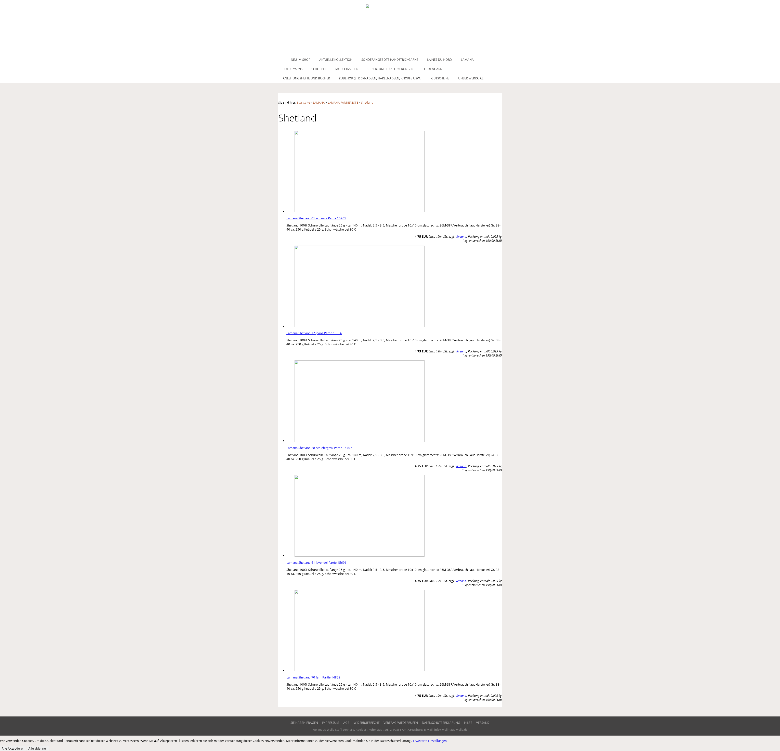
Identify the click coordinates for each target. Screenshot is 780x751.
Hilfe (468, 723)
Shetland (367, 102)
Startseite (303, 102)
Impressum (330, 723)
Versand (461, 236)
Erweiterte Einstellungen (430, 741)
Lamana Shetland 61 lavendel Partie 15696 (316, 562)
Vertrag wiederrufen (401, 723)
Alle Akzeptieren (13, 748)
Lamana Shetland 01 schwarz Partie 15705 (316, 218)
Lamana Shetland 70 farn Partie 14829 (313, 677)
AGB (346, 723)
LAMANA (319, 102)
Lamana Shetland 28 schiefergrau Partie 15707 (319, 448)
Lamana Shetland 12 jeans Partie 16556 (314, 333)
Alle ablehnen (38, 748)
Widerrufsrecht (366, 723)
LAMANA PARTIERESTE (343, 102)
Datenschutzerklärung (441, 723)
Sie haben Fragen (304, 723)
